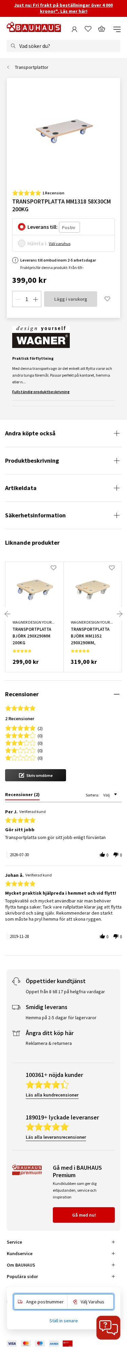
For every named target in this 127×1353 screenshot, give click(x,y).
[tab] (22, 795)
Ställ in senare (63, 1321)
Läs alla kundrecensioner (52, 1095)
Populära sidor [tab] (22, 1276)
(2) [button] (40, 727)
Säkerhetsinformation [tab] (35, 515)
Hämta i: (37, 243)
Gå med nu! (84, 1215)
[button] (35, 775)
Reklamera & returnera (49, 1043)
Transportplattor (31, 67)
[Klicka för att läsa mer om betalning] (45, 1344)
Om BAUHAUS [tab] (21, 1265)
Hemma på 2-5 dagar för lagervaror (61, 1017)
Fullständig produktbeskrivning (41, 391)
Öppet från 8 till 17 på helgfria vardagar (65, 992)
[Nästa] (119, 614)
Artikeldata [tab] (21, 488)
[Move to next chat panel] (108, 1328)
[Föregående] (7, 614)
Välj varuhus (59, 243)
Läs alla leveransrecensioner (56, 1137)
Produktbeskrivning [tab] (32, 460)
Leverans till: (42, 226)
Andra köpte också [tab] (30, 433)
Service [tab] (14, 1242)
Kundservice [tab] (20, 1253)
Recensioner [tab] (22, 694)
